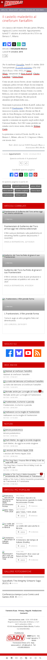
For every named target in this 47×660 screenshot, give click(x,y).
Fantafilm (20, 64)
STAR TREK (20, 551)
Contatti (24, 613)
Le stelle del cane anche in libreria (27, 527)
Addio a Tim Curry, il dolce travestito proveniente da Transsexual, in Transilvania (23, 480)
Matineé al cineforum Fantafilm (16, 374)
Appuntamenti (15, 154)
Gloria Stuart (17, 76)
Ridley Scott (13, 10)
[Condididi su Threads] (14, 44)
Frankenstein (17, 107)
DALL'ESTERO (20, 509)
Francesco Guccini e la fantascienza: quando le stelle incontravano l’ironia (29, 500)
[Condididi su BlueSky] (9, 44)
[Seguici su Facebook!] (9, 353)
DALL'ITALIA (20, 495)
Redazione (36, 610)
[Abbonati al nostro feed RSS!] (37, 353)
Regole (28, 610)
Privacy (21, 610)
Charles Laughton (22, 191)
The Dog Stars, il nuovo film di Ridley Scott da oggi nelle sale (22, 466)
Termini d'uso (11, 610)
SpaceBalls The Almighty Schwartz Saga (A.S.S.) (21, 582)
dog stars (39, 10)
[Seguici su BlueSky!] (19, 353)
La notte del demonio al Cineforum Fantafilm (22, 384)
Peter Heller (30, 10)
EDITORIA (19, 523)
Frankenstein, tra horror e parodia (17, 405)
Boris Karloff (26, 73)
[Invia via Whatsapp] (19, 44)
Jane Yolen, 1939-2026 (26, 512)
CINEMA (8, 219)
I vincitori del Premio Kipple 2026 (17, 453)
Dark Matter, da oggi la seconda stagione (20, 443)
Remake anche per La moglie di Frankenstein (22, 395)
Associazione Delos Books (23, 626)
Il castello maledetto (24, 67)
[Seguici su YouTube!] (28, 353)
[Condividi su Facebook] (4, 44)
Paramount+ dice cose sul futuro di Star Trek (27, 555)
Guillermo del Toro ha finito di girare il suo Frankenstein (22, 271)
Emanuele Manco (19, 49)
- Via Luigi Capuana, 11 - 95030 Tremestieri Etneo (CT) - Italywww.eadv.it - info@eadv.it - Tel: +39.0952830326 (25, 641)
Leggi (22, 506)
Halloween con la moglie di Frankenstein (20, 415)
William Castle (21, 195)
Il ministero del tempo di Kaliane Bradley (27, 541)
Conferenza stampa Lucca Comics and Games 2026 (20, 595)
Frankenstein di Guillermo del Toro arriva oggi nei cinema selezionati (21, 227)
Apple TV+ (4, 10)
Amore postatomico (11, 433)
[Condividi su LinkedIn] (24, 44)
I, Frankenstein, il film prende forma (21, 313)
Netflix (21, 10)
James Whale (35, 186)
